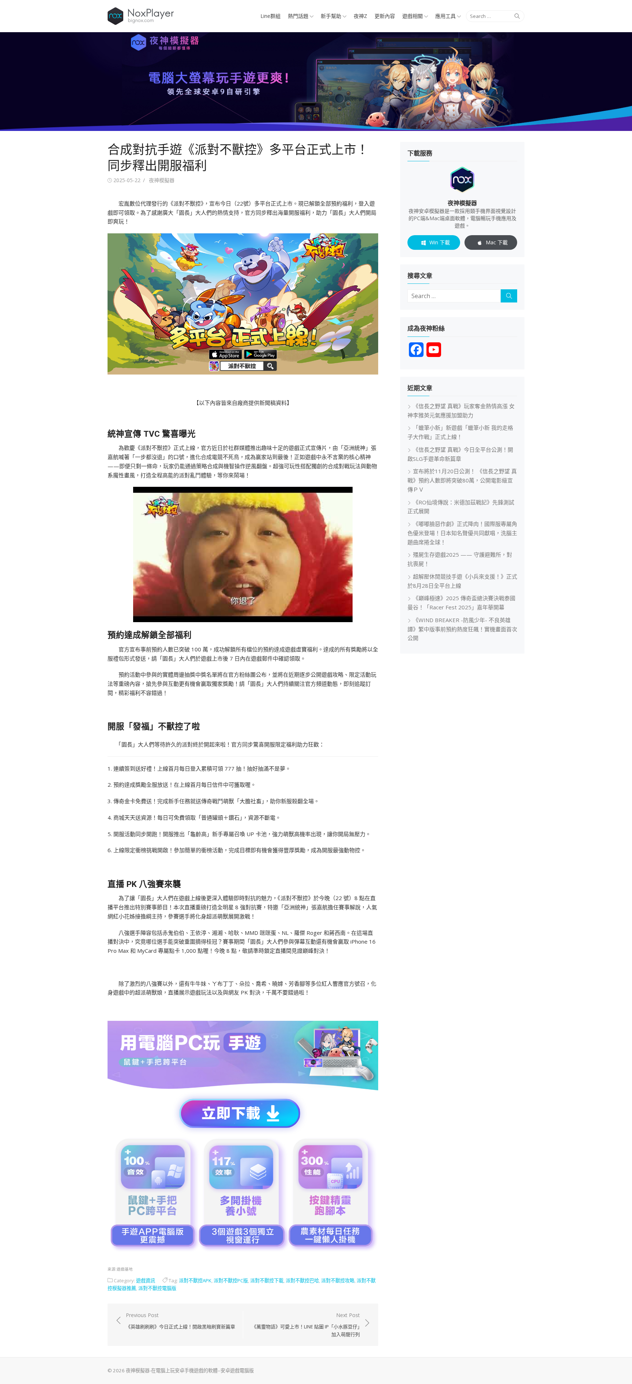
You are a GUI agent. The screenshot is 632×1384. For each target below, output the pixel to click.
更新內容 (385, 15)
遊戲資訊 (145, 1280)
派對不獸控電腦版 (157, 1288)
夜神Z (360, 15)
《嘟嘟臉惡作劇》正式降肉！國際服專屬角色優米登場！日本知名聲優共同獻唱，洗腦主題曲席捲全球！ (462, 533)
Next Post (306, 1325)
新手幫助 (331, 15)
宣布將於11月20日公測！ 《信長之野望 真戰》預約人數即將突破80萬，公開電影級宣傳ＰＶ (462, 480)
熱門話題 (298, 15)
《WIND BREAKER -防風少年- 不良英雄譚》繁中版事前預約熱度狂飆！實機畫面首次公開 (462, 629)
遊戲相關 (412, 15)
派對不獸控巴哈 (302, 1280)
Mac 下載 (497, 242)
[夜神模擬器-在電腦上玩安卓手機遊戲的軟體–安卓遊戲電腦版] (316, 81)
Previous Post (180, 1321)
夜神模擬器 (161, 180)
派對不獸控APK (195, 1280)
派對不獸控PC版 (231, 1280)
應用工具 (445, 15)
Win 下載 (439, 242)
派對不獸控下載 (266, 1280)
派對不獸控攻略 (337, 1280)
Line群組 (270, 15)
